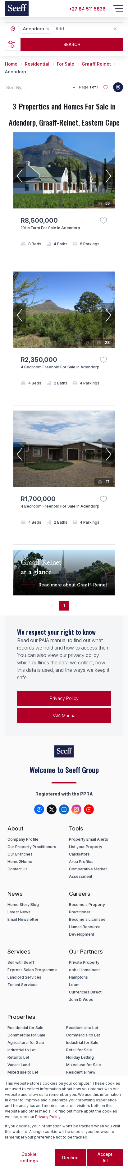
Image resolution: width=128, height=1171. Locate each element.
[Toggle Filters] (11, 44)
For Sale (65, 63)
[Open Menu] (118, 9)
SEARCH (71, 44)
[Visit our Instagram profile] (76, 809)
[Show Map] (118, 87)
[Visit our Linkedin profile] (64, 809)
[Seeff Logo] (17, 8)
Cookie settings (29, 1157)
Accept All (105, 1157)
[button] (47, 28)
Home (11, 63)
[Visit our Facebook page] (39, 809)
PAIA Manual (64, 715)
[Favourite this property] (103, 220)
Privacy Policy (64, 698)
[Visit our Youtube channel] (89, 809)
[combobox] (89, 29)
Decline (70, 1157)
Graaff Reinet (96, 63)
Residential (37, 63)
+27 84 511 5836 (87, 8)
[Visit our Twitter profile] (52, 809)
